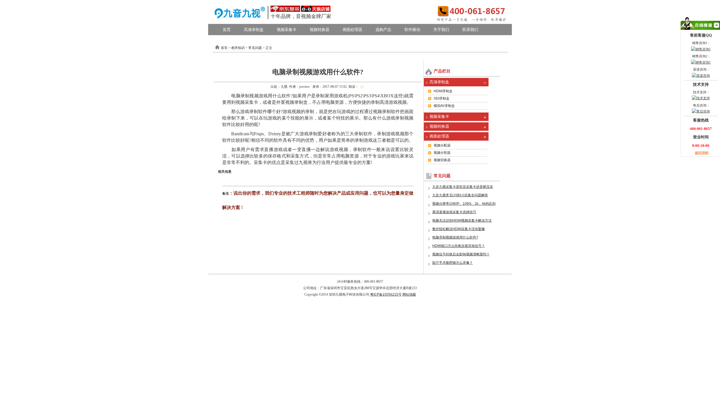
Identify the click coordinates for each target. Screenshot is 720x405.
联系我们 (470, 29)
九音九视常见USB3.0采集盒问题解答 (460, 195)
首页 (227, 29)
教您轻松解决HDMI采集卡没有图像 (458, 229)
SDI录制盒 (441, 98)
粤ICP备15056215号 (386, 294)
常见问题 (255, 48)
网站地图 (409, 294)
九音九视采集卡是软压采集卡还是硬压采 (462, 187)
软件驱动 (412, 29)
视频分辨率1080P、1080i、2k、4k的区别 (464, 204)
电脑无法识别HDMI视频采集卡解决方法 (462, 220)
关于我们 (441, 29)
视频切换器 (442, 160)
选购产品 (383, 29)
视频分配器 (442, 145)
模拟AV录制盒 (444, 106)
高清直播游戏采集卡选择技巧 (454, 212)
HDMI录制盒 (443, 91)
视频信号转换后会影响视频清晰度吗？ (461, 254)
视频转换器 (319, 29)
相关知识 (238, 48)
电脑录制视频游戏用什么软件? (455, 237)
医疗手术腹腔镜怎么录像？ (452, 263)
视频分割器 (442, 153)
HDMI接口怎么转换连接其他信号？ (458, 246)
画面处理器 (352, 29)
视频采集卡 (286, 29)
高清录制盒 (254, 29)
